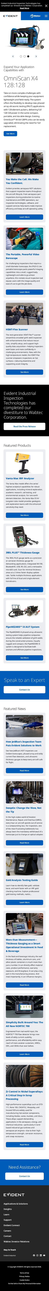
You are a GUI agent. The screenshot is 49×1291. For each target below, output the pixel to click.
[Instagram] (37, 1255)
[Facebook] (34, 1255)
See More (10, 133)
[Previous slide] (13, 56)
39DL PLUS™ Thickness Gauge (22, 552)
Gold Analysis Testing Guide (22, 880)
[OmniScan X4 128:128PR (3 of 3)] (28, 56)
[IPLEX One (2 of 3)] (24, 56)
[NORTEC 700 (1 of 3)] (20, 56)
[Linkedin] (41, 1255)
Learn (6, 1214)
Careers (7, 1230)
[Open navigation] (46, 16)
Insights (8, 1209)
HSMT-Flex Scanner (17, 329)
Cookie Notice (25, 1280)
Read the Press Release (24, 426)
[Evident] (10, 16)
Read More (24, 8)
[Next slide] (36, 56)
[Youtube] (44, 1255)
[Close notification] (46, 6)
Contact (7, 1236)
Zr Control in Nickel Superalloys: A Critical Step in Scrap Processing (24, 1095)
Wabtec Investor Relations (16, 1241)
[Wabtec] (35, 16)
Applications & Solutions (16, 1203)
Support (8, 1219)
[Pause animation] (42, 47)
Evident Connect (12, 1225)
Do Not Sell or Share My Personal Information (24, 1283)
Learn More (25, 217)
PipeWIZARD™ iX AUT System (22, 626)
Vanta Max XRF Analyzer (20, 478)
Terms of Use (24, 1273)
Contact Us (24, 689)
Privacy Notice (24, 1276)
